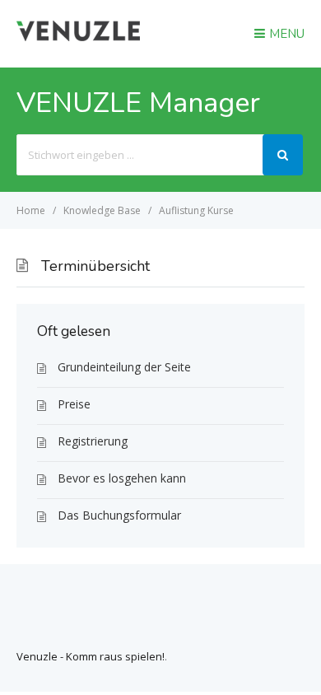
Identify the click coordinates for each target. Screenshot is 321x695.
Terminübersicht (95, 266)
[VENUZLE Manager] (78, 36)
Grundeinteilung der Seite (124, 367)
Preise (74, 404)
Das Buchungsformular (119, 515)
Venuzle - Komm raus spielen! (90, 656)
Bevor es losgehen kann (122, 478)
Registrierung (93, 441)
